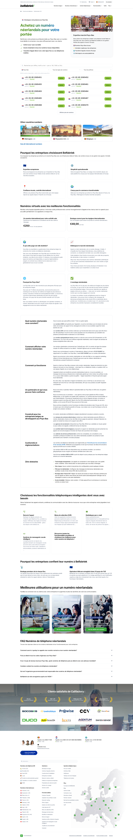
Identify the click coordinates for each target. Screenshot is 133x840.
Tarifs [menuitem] (105, 5)
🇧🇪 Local (22, 775)
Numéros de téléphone (28, 11)
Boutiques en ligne (46, 768)
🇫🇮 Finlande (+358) (25, 797)
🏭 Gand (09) (23, 773)
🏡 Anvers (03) (24, 768)
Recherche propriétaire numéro (71, 800)
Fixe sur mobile (67, 768)
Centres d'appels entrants (48, 771)
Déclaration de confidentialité (75, 835)
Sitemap (111, 835)
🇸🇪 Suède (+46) (24, 819)
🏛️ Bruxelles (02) (24, 771)
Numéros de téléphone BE (27, 766)
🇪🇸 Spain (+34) (24, 816)
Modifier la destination (47, 814)
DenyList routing (46, 800)
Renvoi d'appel (45, 816)
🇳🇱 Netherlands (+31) (25, 809)
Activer (61, 78)
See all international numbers (31, 144)
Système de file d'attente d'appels (50, 819)
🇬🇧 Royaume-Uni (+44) (26, 814)
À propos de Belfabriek (69, 785)
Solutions (44, 766)
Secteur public (45, 787)
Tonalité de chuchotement (48, 825)
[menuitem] (58, 6)
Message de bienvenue (47, 812)
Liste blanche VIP (46, 807)
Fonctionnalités (46, 792)
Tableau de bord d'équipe (70, 775)
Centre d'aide (67, 790)
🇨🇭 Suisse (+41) (24, 821)
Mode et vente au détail (47, 778)
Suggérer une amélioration (89, 835)
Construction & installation (48, 773)
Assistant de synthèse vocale (49, 797)
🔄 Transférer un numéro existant (28, 780)
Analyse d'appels (46, 795)
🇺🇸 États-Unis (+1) (24, 795)
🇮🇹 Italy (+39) (23, 807)
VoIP (65, 805)
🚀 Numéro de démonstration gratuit (29, 778)
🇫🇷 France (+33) (24, 800)
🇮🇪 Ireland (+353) (24, 805)
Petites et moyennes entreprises (49, 780)
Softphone (66, 773)
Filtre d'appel (45, 802)
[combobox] (50, 761)
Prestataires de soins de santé (49, 783)
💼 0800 (22, 783)
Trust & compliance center (101, 835)
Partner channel (67, 797)
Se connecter (109, 2)
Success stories (67, 802)
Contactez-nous (67, 793)
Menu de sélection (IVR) (48, 809)
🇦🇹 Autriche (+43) (24, 790)
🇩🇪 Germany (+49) (25, 802)
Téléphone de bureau (69, 778)
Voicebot (44, 828)
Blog (65, 788)
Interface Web (67, 771)
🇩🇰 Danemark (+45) (25, 793)
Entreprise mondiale (46, 775)
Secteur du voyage (46, 785)
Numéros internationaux (27, 788)
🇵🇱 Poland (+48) (24, 812)
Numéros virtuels (68, 795)
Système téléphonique (70, 766)
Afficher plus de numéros (67, 112)
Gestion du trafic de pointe (48, 805)
